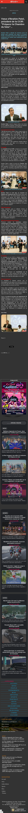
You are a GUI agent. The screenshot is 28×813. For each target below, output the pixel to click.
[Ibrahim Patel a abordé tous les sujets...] (14, 172)
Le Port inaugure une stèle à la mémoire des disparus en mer (14, 456)
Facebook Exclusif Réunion (9, 722)
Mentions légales (14, 807)
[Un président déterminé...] (14, 104)
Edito (14, 701)
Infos (5, 7)
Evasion (14, 708)
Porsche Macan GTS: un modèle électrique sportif (14, 625)
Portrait (14, 699)
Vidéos (3, 791)
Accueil (2, 7)
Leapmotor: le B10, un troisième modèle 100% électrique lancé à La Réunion (13, 770)
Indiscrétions (14, 706)
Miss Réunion (5, 729)
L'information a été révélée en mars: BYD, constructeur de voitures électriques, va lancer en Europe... (14, 673)
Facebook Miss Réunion (8, 731)
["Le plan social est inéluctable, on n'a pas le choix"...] (14, 236)
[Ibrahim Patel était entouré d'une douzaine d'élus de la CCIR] (14, 42)
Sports (14, 697)
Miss (14, 692)
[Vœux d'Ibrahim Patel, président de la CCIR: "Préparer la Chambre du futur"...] (14, 315)
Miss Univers (5, 724)
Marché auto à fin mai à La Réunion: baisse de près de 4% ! (14, 601)
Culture (14, 715)
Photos (4, 793)
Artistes (14, 694)
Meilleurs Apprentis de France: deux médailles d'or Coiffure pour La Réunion (14, 432)
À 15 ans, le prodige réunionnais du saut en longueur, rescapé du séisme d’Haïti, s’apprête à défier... (13, 587)
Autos (14, 703)
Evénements (14, 690)
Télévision (14, 710)
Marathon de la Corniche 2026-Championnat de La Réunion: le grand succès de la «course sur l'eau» (14, 517)
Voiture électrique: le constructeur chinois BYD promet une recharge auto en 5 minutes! (14, 652)
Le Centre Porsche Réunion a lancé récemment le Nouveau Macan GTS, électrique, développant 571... (13, 646)
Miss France (5, 726)
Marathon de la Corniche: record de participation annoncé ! (14, 542)
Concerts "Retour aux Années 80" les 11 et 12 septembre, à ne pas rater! (14, 480)
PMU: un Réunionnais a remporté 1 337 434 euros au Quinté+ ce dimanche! (13, 749)
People (14, 688)
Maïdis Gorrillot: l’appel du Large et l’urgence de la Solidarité (14, 566)
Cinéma (14, 712)
